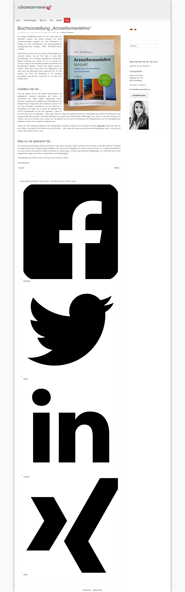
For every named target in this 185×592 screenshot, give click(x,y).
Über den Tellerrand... (67, 32)
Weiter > (117, 168)
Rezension (26, 163)
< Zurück (21, 168)
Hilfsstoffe (101, 126)
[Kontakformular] (139, 98)
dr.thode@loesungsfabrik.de (140, 89)
